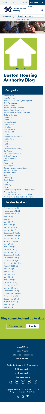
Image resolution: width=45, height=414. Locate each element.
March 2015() (10, 282)
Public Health (9, 163)
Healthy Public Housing (12, 137)
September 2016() (12, 238)
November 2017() (12, 211)
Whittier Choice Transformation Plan (18, 194)
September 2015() (12, 263)
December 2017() (12, 208)
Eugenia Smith (9, 129)
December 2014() (12, 290)
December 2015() (12, 255)
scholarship (8, 178)
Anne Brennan (9, 98)
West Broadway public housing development (21, 190)
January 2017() (11, 230)
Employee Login (22, 377)
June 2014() (9, 307)
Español (24, 2)
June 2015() (9, 271)
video (6, 187)
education (7, 127)
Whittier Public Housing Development (18, 197)
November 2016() (12, 235)
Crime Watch (9, 125)
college (6, 120)
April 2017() (10, 224)
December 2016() (12, 233)
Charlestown (8, 117)
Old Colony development (13, 153)
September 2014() (12, 299)
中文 (14, 2)
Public (6, 161)
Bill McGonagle (9, 105)
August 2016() (11, 241)
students (7, 182)
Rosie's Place (9, 175)
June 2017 (26, 68)
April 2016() (10, 246)
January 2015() (11, 288)
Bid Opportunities (22, 369)
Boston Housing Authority (14, 108)
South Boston (9, 180)
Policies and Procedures (22, 355)
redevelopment (9, 165)
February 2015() (11, 285)
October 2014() (11, 296)
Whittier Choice (10, 192)
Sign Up (32, 326)
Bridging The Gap (10, 115)
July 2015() (9, 268)
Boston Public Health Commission (17, 113)
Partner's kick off (10, 158)
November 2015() (12, 257)
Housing (7, 146)
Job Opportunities (22, 373)
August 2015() (11, 266)
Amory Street (9, 96)
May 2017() (9, 222)
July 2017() (9, 216)
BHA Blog (16, 68)
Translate (25, 19)
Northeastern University (13, 149)
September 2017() (12, 213)
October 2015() (11, 260)
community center (10, 122)
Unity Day (7, 185)
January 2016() (11, 252)
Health (6, 134)
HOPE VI (7, 144)
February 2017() (11, 227)
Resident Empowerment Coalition (16, 168)
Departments (23, 351)
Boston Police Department (14, 110)
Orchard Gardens (10, 156)
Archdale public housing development (18, 100)
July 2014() (9, 304)
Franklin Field (9, 132)
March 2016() (10, 249)
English (5, 2)
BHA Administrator (11, 103)
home (6, 141)
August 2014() (11, 301)
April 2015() (10, 279)
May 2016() (9, 244)
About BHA (22, 347)
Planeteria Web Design (27, 392)
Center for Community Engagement (22, 365)
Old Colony (8, 151)
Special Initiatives (22, 358)
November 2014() (12, 293)
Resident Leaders (10, 170)
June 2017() (9, 219)
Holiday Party (9, 139)
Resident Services (10, 173)
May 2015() (9, 274)
